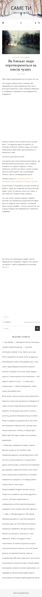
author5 (8, 322)
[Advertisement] (21, 118)
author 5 (6, 317)
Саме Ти (21, 7)
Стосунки (24, 57)
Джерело (5, 267)
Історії (16, 57)
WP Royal (26, 593)
